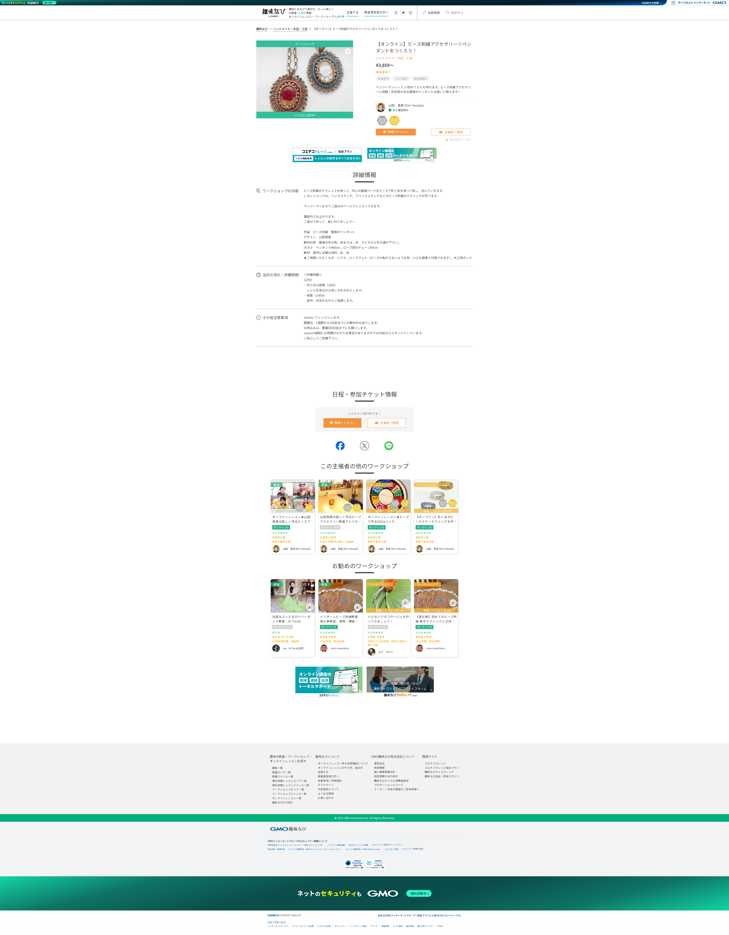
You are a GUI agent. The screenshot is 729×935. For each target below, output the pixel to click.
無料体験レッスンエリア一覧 (289, 781)
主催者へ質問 (453, 132)
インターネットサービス (278, 926)
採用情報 (379, 768)
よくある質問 (326, 793)
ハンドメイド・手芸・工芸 (290, 29)
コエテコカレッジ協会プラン (442, 768)
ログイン (457, 12)
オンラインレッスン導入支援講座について (343, 763)
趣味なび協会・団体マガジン (442, 776)
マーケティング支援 (358, 926)
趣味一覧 (277, 768)
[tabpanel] (304, 82)
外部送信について (328, 789)
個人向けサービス (425, 926)
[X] (403, 13)
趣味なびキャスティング (439, 772)
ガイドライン (326, 785)
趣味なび (262, 29)
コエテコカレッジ (435, 763)
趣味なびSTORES (282, 802)
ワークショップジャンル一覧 (289, 794)
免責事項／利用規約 (330, 780)
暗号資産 (410, 926)
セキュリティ (340, 926)
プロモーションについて (388, 785)
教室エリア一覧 (281, 772)
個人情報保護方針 (384, 772)
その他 (439, 926)
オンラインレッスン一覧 (286, 798)
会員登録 (434, 12)
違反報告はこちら (460, 139)
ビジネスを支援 (324, 926)
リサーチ (374, 926)
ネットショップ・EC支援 (303, 926)
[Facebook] (396, 13)
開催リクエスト (398, 131)
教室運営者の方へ (376, 12)
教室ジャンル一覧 (282, 776)
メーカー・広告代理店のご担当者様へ (396, 789)
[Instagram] (410, 13)
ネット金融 (397, 926)
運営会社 (379, 763)
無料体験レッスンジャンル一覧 (290, 785)
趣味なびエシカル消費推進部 (391, 780)
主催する (352, 12)
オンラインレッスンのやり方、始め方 (340, 768)
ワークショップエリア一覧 (288, 789)
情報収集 (385, 926)
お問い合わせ (326, 798)
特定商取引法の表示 (386, 776)
